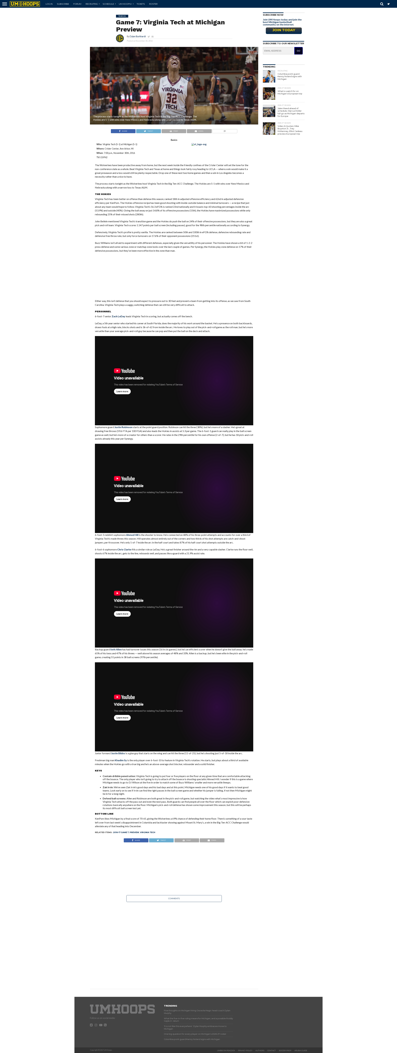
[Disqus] (174, 943)
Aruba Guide (300, 1050)
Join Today (283, 30)
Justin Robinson (123, 427)
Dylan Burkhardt (138, 36)
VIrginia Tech (147, 832)
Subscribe (63, 4)
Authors (259, 1050)
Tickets (141, 4)
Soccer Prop (285, 1050)
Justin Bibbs (118, 753)
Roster (153, 4)
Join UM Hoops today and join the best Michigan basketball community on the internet (282, 22)
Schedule (108, 4)
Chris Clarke (124, 549)
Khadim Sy (121, 760)
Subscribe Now (273, 15)
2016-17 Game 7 (121, 832)
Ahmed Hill (132, 534)
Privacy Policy (245, 1050)
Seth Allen (116, 649)
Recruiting (92, 4)
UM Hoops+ (125, 4)
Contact (271, 1050)
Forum (77, 4)
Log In (49, 4)
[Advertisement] (174, 277)
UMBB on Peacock (226, 1050)
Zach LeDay (118, 316)
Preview (134, 832)
